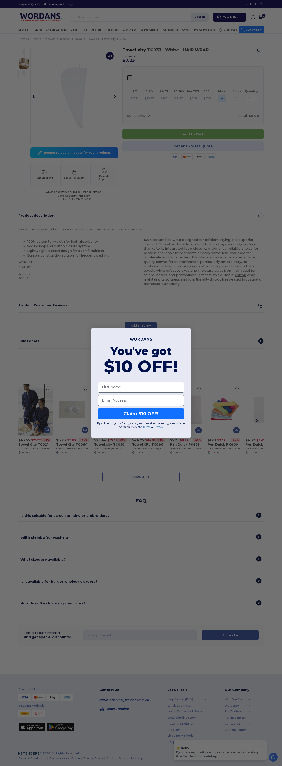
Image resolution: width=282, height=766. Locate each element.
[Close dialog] (185, 333)
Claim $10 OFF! (141, 413)
